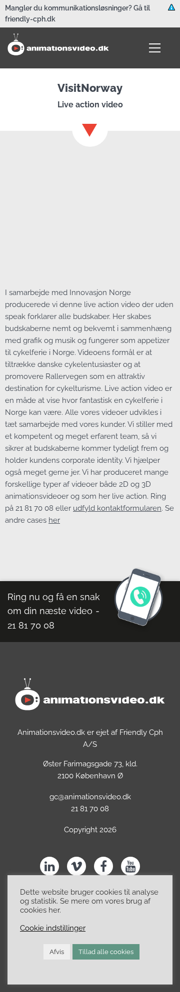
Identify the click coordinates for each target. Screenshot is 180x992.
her (54, 520)
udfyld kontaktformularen (117, 508)
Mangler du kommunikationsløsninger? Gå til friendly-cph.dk (77, 13)
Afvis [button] (57, 952)
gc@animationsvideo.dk (90, 796)
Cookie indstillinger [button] (53, 928)
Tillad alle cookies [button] (106, 952)
